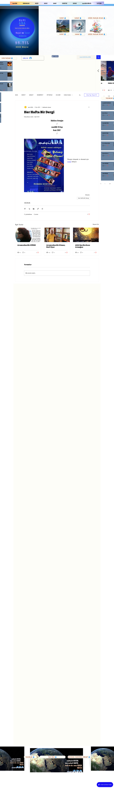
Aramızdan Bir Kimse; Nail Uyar (55, 246)
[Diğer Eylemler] (89, 107)
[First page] (100, 183)
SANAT (31, 95)
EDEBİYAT (40, 95)
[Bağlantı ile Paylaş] (38, 209)
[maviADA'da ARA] (98, 57)
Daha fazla (67, 95)
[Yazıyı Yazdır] (42, 209)
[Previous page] (105, 183)
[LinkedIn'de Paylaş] (33, 209)
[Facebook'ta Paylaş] (25, 209)
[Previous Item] (98, 70)
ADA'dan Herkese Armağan (82, 246)
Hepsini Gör (96, 224)
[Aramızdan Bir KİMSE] (28, 235)
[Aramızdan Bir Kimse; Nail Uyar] (57, 235)
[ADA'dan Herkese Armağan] (86, 235)
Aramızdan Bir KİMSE (26, 245)
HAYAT (23, 95)
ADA (16, 95)
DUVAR (58, 95)
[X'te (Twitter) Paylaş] (29, 209)
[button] (80, 95)
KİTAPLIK (49, 95)
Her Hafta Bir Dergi (83, 198)
